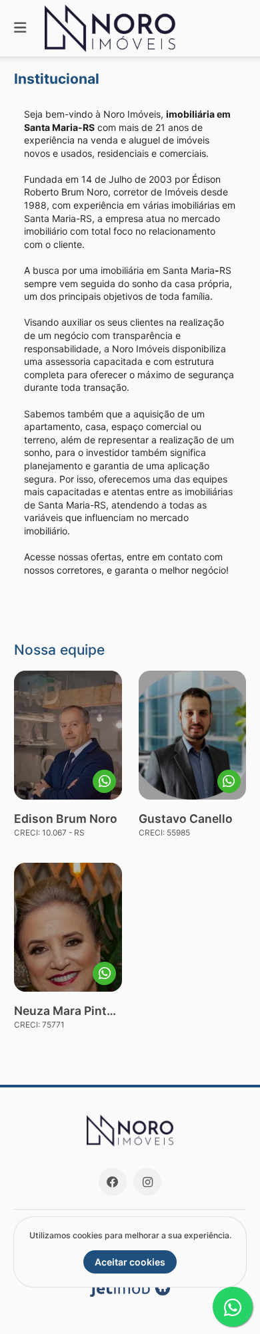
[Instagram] (147, 1182)
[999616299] (104, 781)
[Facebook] (113, 1182)
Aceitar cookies (130, 1262)
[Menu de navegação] (20, 28)
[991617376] (229, 781)
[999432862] (104, 973)
